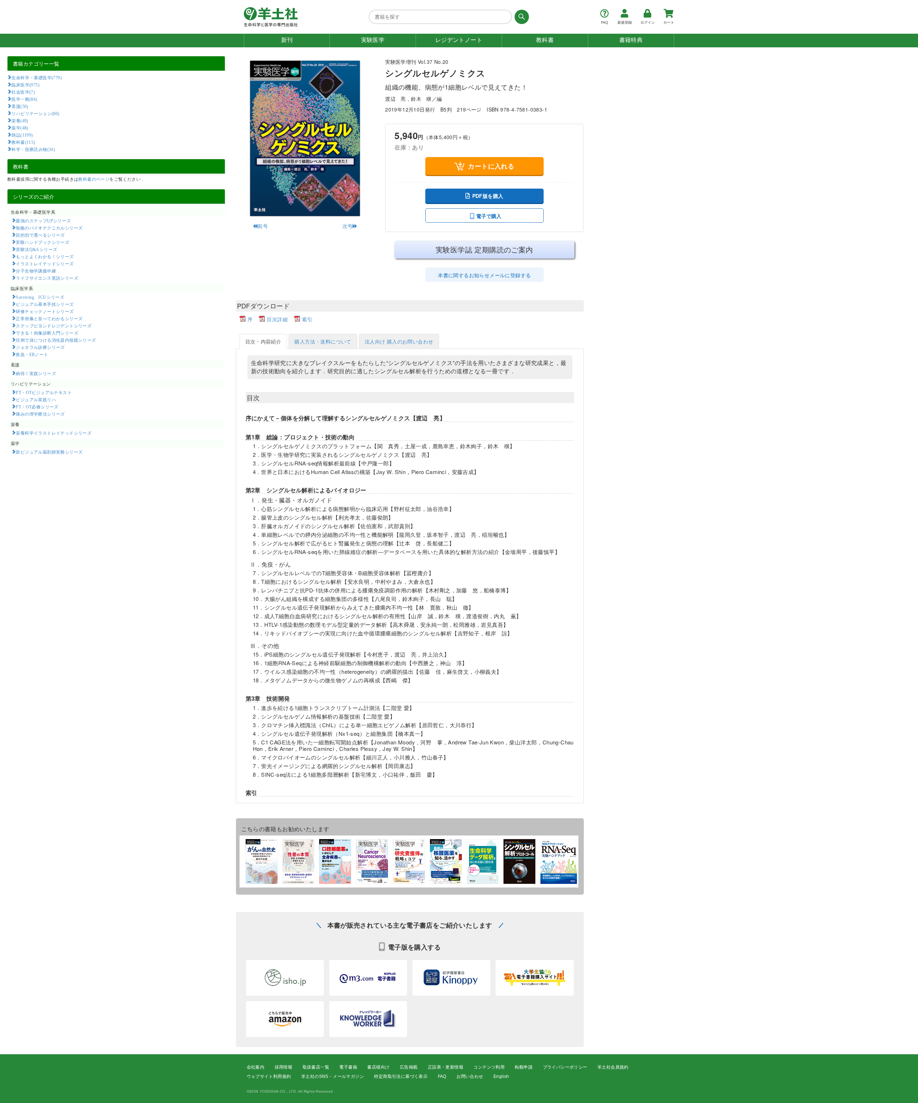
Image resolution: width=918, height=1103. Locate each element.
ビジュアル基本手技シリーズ (45, 304)
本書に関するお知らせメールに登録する (484, 275)
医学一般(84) (24, 99)
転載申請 (524, 1067)
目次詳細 (277, 319)
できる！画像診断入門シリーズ (47, 333)
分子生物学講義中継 (36, 271)
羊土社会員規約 (613, 1067)
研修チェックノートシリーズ (45, 311)
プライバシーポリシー (565, 1067)
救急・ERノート (32, 354)
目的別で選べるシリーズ (40, 235)
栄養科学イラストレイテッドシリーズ (53, 433)
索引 (307, 319)
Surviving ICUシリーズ (40, 297)
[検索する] (520, 17)
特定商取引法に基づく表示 (400, 1076)
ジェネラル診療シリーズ (40, 347)
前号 (262, 225)
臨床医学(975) (25, 84)
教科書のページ (93, 179)
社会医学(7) (23, 92)
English (501, 1076)
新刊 (287, 40)
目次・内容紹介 (263, 341)
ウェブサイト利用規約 (269, 1076)
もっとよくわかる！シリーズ (45, 256)
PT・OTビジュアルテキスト (44, 392)
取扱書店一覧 (316, 1067)
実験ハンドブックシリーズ (42, 242)
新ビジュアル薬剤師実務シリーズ (49, 452)
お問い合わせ (469, 1076)
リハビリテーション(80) (35, 113)
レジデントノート (458, 40)
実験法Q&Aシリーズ (36, 249)
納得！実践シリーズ (36, 373)
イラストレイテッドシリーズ (45, 263)
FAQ (442, 1076)
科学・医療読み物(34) (33, 149)
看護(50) (19, 106)
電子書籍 (348, 1067)
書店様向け (378, 1067)
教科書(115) (23, 142)
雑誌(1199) (22, 135)
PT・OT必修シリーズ (37, 406)
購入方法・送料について (322, 341)
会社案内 (256, 1067)
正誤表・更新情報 (445, 1067)
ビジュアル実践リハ (36, 399)
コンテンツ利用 (489, 1067)
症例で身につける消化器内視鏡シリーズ (56, 340)
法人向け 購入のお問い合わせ (399, 341)
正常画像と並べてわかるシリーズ (49, 318)
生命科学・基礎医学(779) (36, 77)
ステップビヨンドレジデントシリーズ (53, 325)
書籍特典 (631, 40)
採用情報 (284, 1067)
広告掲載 (409, 1067)
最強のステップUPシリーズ (43, 220)
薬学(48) (19, 128)
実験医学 (373, 40)
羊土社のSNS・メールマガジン (332, 1076)
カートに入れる (491, 166)
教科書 (545, 40)
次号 (347, 225)
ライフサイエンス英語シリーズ (47, 278)
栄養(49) (19, 120)
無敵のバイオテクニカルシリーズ (49, 228)
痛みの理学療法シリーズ (40, 414)
